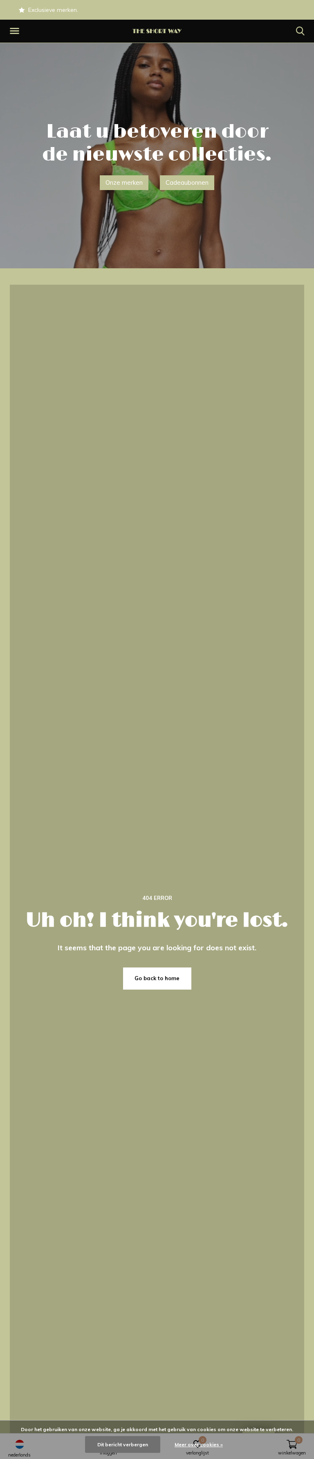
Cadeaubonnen (187, 182)
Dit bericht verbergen (122, 1444)
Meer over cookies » (199, 1444)
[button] (16, 31)
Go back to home (157, 978)
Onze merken (124, 182)
